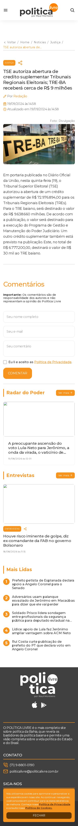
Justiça (9, 62)
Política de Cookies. (38, 807)
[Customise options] (72, 10)
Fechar (39, 815)
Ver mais (63, 392)
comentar (17, 373)
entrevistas (12, 528)
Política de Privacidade (52, 362)
